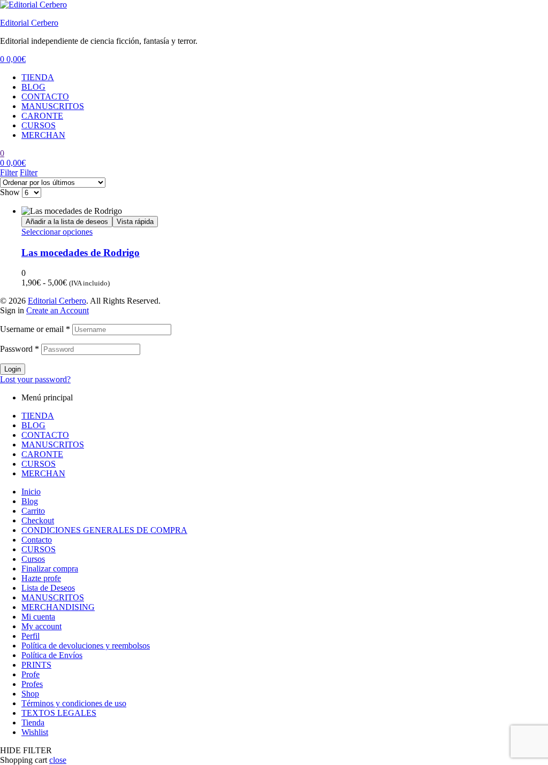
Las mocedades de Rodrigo (80, 252)
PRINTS (36, 664)
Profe (30, 674)
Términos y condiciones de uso (73, 703)
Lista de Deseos (48, 587)
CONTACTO (45, 96)
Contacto (36, 539)
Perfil (30, 635)
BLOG (33, 86)
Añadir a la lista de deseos (67, 222)
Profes (32, 684)
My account (41, 626)
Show (10, 192)
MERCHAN (43, 135)
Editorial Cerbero (29, 22)
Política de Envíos (51, 655)
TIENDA (37, 77)
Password (19, 348)
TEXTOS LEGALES (58, 712)
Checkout (37, 520)
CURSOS (38, 125)
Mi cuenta (38, 616)
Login (12, 369)
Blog (29, 501)
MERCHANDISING (58, 607)
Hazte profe (41, 578)
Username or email (35, 329)
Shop (30, 693)
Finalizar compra (49, 568)
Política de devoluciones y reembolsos (85, 645)
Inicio (31, 491)
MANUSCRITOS (52, 106)
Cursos (33, 558)
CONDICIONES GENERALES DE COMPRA (104, 530)
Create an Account (57, 310)
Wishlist (34, 732)
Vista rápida (135, 222)
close (57, 759)
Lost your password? (35, 379)
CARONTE (42, 115)
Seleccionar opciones (57, 231)
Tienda (32, 722)
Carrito (33, 510)
